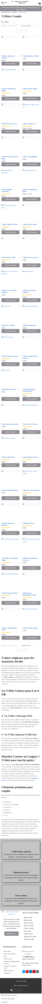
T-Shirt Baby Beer (28, 523)
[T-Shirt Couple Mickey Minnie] (10, 77)
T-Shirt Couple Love (28, 123)
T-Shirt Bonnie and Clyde (30, 56)
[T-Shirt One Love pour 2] (31, 246)
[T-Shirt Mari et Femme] (10, 378)
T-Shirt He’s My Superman (31, 490)
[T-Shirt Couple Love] (31, 112)
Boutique (14, 12)
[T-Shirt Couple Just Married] (10, 512)
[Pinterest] (34, 971)
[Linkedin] (30, 971)
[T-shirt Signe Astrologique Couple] (10, 547)
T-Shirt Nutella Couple (29, 88)
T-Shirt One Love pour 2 (30, 257)
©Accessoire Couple (21, 981)
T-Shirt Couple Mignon (29, 156)
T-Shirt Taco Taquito (8, 325)
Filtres (6, 22)
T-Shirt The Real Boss (29, 325)
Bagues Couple (28, 917)
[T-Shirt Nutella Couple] (31, 77)
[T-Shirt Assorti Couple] (31, 213)
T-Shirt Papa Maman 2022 (9, 424)
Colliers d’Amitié (29, 928)
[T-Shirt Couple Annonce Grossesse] (31, 547)
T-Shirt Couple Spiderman (9, 490)
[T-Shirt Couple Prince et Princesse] (31, 345)
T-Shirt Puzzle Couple (8, 257)
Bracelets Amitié (28, 923)
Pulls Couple (27, 931)
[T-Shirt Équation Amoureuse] (10, 178)
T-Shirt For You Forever (9, 123)
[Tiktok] (37, 971)
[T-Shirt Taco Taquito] (10, 314)
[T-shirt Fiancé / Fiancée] (31, 413)
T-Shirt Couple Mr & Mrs (9, 356)
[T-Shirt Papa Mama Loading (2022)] (31, 378)
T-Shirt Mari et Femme (8, 389)
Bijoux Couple (28, 920)
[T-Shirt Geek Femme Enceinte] (31, 279)
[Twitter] (23, 971)
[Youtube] (27, 971)
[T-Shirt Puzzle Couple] (10, 246)
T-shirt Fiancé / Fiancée (29, 424)
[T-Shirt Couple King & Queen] (31, 178)
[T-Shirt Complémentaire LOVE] (10, 617)
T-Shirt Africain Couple (29, 628)
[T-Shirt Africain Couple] (31, 617)
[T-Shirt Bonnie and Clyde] (31, 45)
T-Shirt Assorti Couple (29, 224)
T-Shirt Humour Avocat (30, 457)
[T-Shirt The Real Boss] (31, 314)
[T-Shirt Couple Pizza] (10, 446)
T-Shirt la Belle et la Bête (9, 224)
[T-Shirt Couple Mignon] (31, 145)
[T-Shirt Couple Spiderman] (10, 479)
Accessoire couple (5, 12)
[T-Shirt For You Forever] (10, 112)
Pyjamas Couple (28, 934)
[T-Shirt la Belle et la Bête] (10, 213)
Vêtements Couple (29, 939)
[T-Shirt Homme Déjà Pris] (10, 582)
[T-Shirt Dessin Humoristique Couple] (31, 582)
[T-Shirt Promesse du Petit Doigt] (10, 145)
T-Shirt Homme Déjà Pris (9, 593)
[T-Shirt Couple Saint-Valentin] (10, 45)
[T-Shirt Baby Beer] (31, 512)
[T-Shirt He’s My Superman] (31, 479)
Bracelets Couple (28, 925)
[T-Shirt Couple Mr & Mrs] (10, 345)
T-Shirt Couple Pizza (8, 457)
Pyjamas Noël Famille (30, 936)
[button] (6, 93)
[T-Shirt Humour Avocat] (31, 446)
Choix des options (10, 63)
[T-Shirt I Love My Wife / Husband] (10, 279)
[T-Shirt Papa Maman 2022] (10, 413)
